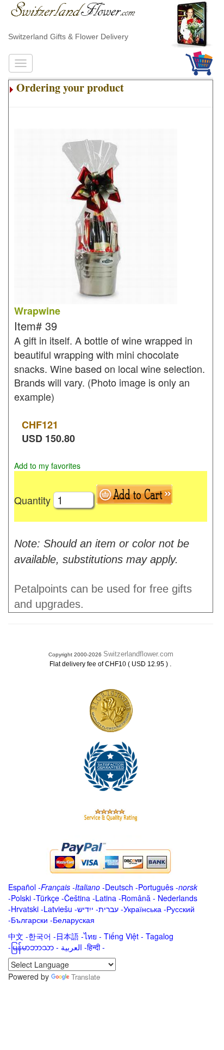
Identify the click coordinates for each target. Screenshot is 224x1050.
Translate (85, 976)
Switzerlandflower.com (138, 654)
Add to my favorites (47, 465)
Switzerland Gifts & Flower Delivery (68, 36)
